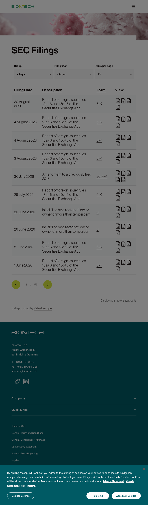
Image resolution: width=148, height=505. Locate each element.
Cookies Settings (21, 495)
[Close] (144, 469)
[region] (74, 485)
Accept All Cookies (126, 495)
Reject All (98, 495)
